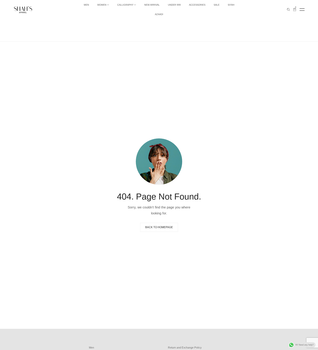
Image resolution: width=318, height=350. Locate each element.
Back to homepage (159, 227)
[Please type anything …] (288, 9)
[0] (294, 9)
